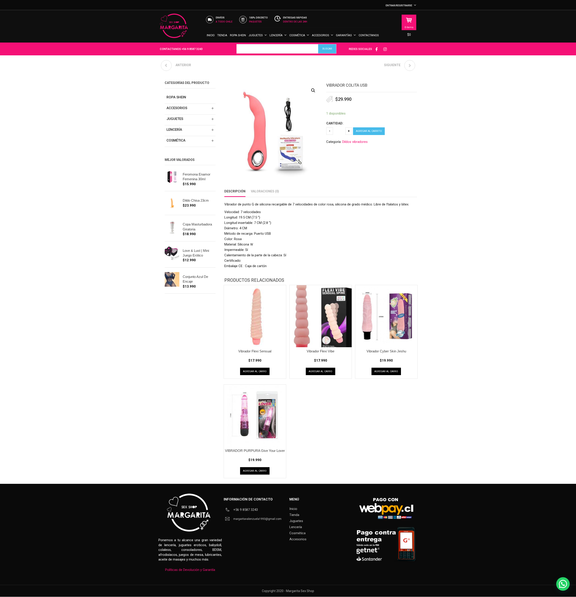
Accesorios (320, 35)
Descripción (234, 191)
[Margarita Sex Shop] (174, 28)
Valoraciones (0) (265, 191)
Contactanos (369, 35)
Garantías (344, 35)
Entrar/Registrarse (399, 5)
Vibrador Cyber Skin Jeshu (386, 351)
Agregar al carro (255, 371)
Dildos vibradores (355, 142)
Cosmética (297, 35)
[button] (313, 90)
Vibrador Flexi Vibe (320, 351)
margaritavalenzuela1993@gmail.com (257, 518)
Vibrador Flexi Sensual (254, 351)
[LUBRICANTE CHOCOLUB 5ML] (166, 65)
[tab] (234, 191)
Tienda (222, 35)
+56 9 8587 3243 (192, 49)
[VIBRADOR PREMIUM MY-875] (409, 65)
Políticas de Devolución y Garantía (190, 570)
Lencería (276, 35)
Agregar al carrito (369, 131)
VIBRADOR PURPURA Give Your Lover (255, 451)
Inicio (211, 35)
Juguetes (256, 35)
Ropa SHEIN (238, 35)
